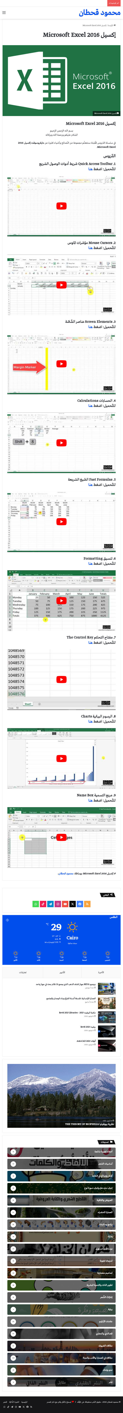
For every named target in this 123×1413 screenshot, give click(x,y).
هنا (90, 169)
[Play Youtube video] (61, 206)
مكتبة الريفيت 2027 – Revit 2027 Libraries (77, 1012)
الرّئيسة (111, 25)
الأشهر (62, 972)
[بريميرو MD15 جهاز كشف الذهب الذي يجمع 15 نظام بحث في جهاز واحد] (107, 989)
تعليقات (22, 972)
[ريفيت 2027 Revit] (107, 1031)
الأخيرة (101, 972)
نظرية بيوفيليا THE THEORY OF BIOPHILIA (89, 1124)
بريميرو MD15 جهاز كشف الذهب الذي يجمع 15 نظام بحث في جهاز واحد (66, 984)
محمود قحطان (66, 873)
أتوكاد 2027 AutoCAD (86, 1041)
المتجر (5, 1402)
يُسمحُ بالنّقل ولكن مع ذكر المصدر (59, 1402)
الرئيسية (24, 1402)
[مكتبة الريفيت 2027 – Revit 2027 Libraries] (107, 1017)
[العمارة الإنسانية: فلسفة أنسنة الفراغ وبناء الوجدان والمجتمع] (107, 1003)
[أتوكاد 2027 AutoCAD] (107, 1046)
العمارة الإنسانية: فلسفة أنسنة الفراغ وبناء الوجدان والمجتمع (71, 998)
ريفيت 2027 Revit (88, 1027)
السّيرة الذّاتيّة (14, 1402)
